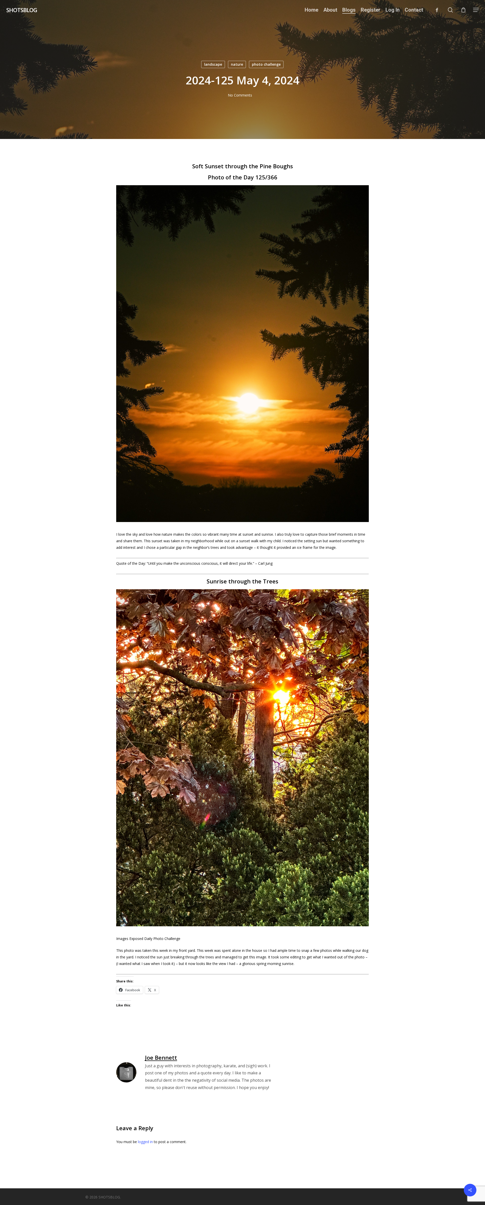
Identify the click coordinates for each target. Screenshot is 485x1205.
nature (237, 64)
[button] (476, 10)
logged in (145, 1141)
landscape (213, 64)
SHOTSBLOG (21, 10)
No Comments (240, 95)
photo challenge (266, 64)
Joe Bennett (161, 1057)
